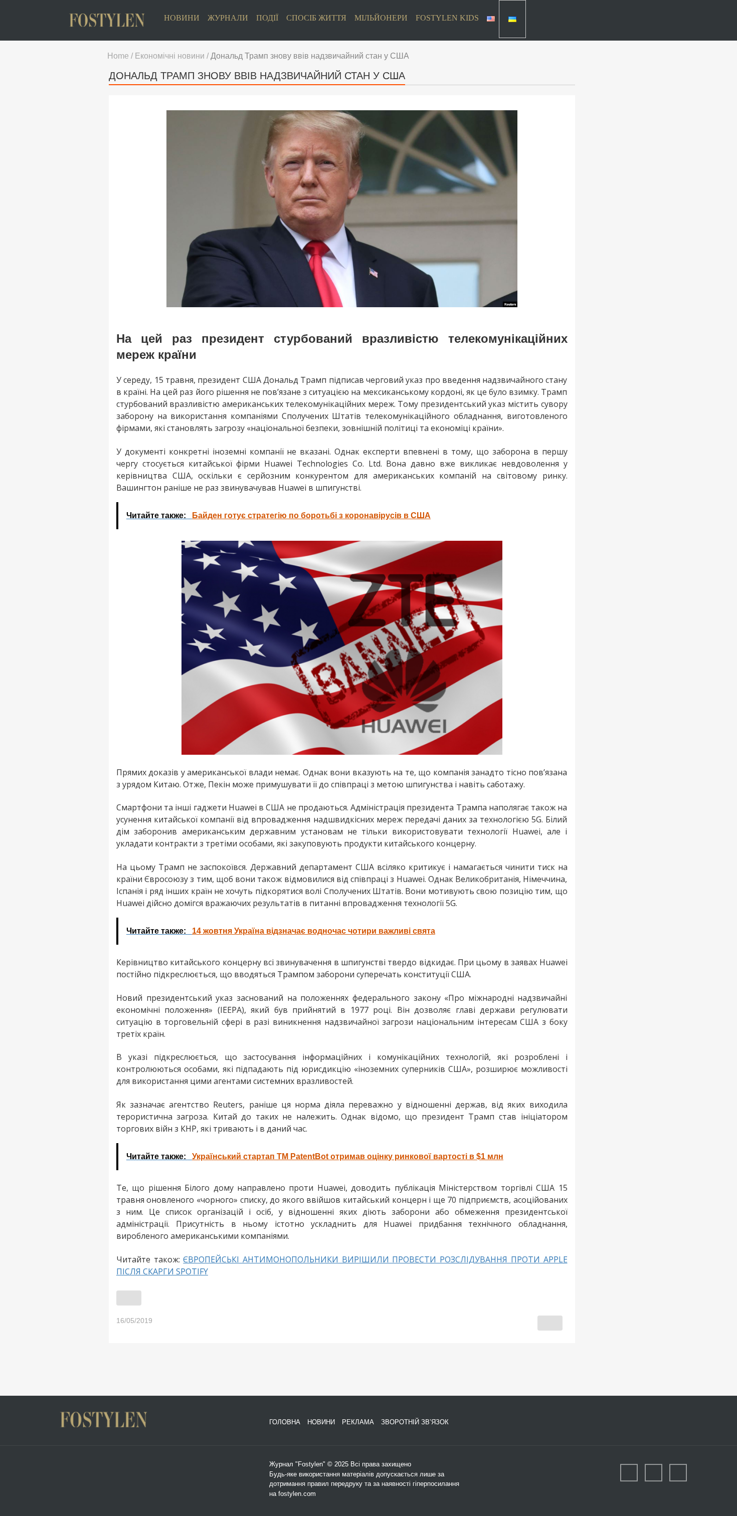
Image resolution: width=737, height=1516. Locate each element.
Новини (182, 18)
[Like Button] (128, 1298)
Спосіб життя (316, 18)
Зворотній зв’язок (415, 1422)
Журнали (228, 18)
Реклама (358, 1422)
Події (267, 18)
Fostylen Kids (447, 18)
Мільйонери (381, 18)
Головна (284, 1422)
